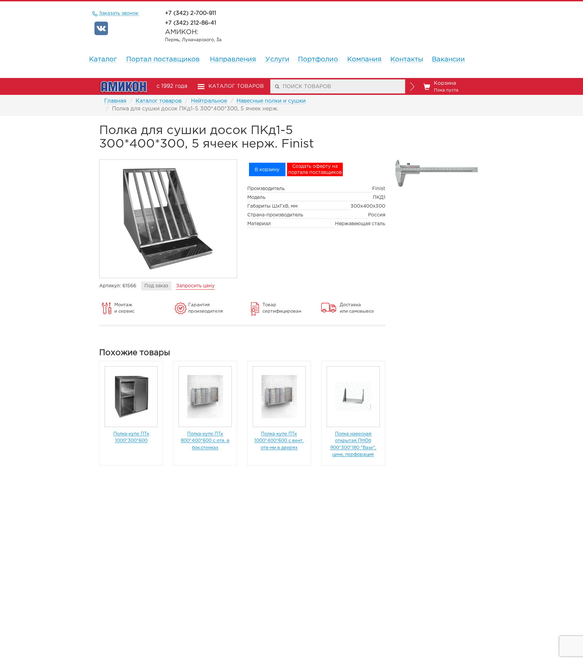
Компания (364, 59)
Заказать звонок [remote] (118, 13)
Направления (233, 59)
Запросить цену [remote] (195, 286)
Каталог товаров (159, 101)
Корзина (446, 86)
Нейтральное (209, 101)
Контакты (406, 59)
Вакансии (448, 59)
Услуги (277, 59)
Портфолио (318, 59)
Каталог (103, 59)
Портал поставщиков (163, 59)
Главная (115, 101)
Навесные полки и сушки (271, 101)
